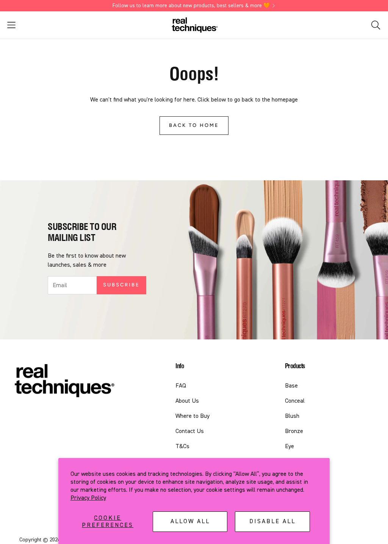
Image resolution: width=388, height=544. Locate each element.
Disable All (272, 521)
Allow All (190, 521)
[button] (65, 25)
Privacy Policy (88, 498)
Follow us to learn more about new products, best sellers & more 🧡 (191, 5)
